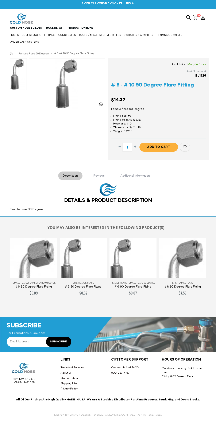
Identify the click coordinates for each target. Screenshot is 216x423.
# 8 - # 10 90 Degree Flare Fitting (152, 85)
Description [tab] (70, 175)
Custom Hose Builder (26, 28)
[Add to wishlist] (185, 147)
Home (11, 53)
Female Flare (19, 283)
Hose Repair (54, 28)
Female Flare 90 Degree (34, 53)
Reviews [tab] (99, 175)
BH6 (75, 283)
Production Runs (80, 28)
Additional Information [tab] (135, 175)
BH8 (174, 283)
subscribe (58, 342)
